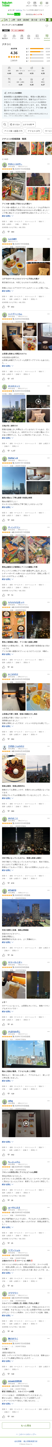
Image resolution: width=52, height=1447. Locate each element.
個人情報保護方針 (30, 1441)
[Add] (47, 25)
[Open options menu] (48, 163)
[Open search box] (5, 124)
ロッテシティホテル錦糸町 (12, 25)
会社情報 (17, 1441)
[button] (8, 148)
